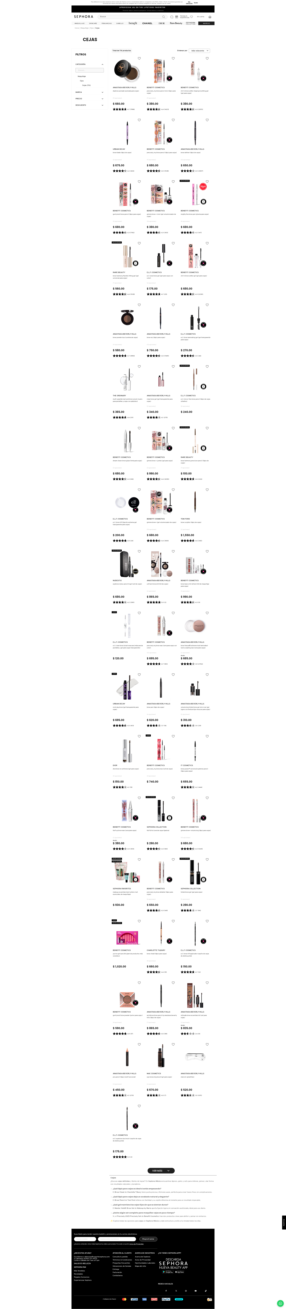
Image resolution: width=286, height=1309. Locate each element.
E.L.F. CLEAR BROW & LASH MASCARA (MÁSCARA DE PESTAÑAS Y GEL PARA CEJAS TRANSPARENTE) (128, 647)
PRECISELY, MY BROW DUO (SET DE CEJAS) (160, 769)
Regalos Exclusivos (81, 1277)
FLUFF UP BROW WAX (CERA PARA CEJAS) (125, 830)
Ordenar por (182, 51)
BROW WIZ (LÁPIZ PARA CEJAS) (156, 337)
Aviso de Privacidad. (137, 1244)
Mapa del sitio (140, 1266)
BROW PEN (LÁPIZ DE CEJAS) (155, 707)
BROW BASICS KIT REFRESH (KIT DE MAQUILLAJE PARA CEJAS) (195, 585)
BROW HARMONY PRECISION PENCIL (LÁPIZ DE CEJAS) (195, 462)
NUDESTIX (117, 581)
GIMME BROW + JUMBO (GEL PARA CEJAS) (160, 461)
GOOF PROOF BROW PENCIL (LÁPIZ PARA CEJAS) (127, 214)
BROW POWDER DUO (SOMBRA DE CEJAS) (125, 337)
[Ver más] (127, 82)
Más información (189, 2)
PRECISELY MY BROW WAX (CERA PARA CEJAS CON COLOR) (162, 647)
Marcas (206, 23)
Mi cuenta (200, 17)
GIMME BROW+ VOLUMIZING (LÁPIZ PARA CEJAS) (196, 830)
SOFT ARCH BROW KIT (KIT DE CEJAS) (157, 584)
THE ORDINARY (119, 396)
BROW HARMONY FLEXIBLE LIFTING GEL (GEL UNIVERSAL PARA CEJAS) (126, 277)
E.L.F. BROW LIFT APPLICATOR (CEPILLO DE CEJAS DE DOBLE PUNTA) (195, 955)
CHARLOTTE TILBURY (156, 950)
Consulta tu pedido (120, 1257)
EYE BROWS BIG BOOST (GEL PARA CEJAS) (159, 1077)
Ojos (92, 28)
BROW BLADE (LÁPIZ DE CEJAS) (122, 153)
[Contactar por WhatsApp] (280, 1303)
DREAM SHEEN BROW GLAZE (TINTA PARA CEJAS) (127, 461)
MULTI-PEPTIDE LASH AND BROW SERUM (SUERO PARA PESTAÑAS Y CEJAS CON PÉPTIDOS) (127, 400)
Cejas (97, 28)
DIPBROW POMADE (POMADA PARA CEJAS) (126, 91)
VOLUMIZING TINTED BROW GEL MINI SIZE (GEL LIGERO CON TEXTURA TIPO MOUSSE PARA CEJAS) (195, 708)
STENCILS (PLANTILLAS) (187, 1077)
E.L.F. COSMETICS (154, 272)
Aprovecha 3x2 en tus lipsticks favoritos (142, 7)
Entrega (116, 1269)
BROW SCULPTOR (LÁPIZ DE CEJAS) (191, 522)
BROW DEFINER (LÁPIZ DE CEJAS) (191, 153)
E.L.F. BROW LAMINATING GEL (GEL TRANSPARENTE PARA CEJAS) (195, 339)
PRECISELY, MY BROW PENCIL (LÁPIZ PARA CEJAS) (162, 153)
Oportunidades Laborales (145, 1263)
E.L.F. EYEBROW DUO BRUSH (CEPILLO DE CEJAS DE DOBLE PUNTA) (127, 1140)
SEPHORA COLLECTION (156, 827)
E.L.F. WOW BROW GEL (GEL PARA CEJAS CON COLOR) (160, 277)
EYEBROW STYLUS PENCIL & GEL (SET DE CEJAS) (127, 584)
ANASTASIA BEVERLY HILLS (124, 88)
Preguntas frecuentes (121, 1263)
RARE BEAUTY (119, 272)
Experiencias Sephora (82, 1280)
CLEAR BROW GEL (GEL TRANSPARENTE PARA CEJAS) (159, 400)
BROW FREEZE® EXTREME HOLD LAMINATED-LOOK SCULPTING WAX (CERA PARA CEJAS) (194, 647)
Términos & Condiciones (122, 1260)
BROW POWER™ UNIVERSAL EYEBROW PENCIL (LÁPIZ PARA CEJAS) (194, 770)
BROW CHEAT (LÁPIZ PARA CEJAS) (157, 954)
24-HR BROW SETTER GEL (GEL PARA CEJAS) (194, 276)
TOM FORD (185, 519)
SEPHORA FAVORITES (122, 889)
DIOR (115, 765)
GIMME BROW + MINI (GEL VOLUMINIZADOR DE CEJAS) (161, 215)
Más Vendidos (79, 1271)
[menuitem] (79, 23)
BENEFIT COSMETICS (156, 88)
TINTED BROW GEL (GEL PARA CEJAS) (191, 892)
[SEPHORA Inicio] (83, 17)
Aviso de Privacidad (142, 1260)
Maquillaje (85, 28)
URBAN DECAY (119, 149)
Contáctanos (118, 1276)
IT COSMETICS (187, 765)
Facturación (117, 1272)
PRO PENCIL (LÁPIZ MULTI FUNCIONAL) (124, 1077)
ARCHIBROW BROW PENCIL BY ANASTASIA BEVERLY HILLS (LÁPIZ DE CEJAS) (162, 1017)
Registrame (148, 1239)
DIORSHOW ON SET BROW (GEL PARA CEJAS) (126, 769)
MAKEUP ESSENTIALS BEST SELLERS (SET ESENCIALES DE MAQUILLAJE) (125, 893)
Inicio (77, 28)
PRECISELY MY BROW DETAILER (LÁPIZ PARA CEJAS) (160, 893)
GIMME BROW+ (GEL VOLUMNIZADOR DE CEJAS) (161, 522)
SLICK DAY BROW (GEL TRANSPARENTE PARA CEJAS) (126, 708)
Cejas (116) (86, 85)
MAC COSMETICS (154, 1074)
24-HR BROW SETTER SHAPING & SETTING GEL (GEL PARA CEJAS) (194, 92)
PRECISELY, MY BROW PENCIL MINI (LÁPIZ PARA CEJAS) (161, 92)
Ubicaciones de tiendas (122, 1266)
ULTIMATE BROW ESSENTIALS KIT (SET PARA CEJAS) (194, 1017)
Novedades (78, 1274)
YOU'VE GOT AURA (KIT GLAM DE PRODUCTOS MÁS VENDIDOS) (128, 955)
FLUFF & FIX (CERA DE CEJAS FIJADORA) (158, 830)
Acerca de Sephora (142, 1257)
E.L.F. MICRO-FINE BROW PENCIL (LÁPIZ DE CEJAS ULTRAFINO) (195, 400)
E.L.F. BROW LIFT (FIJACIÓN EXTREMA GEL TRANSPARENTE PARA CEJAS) (125, 523)
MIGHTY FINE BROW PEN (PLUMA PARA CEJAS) (195, 214)
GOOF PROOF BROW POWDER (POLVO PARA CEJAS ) (128, 1015)
